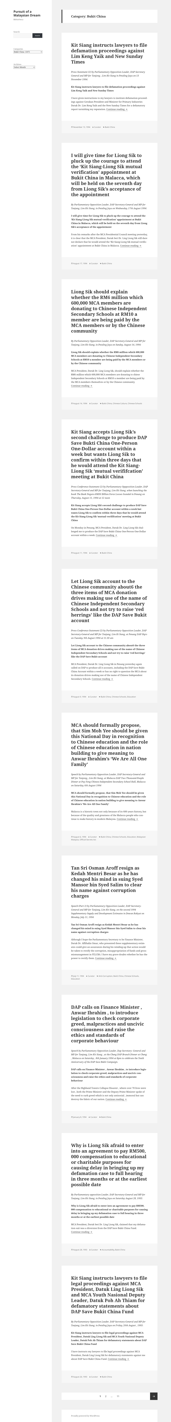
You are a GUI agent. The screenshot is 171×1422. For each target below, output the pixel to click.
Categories (18, 49)
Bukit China (110, 127)
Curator (97, 127)
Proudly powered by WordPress (85, 1416)
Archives (17, 64)
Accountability (108, 1249)
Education (131, 696)
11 (119, 1396)
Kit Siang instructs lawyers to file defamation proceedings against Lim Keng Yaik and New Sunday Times (109, 53)
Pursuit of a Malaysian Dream (26, 13)
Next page (154, 1396)
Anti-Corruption (105, 976)
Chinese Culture (120, 403)
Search (16, 32)
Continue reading (117, 109)
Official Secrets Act (88, 839)
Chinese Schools (135, 403)
